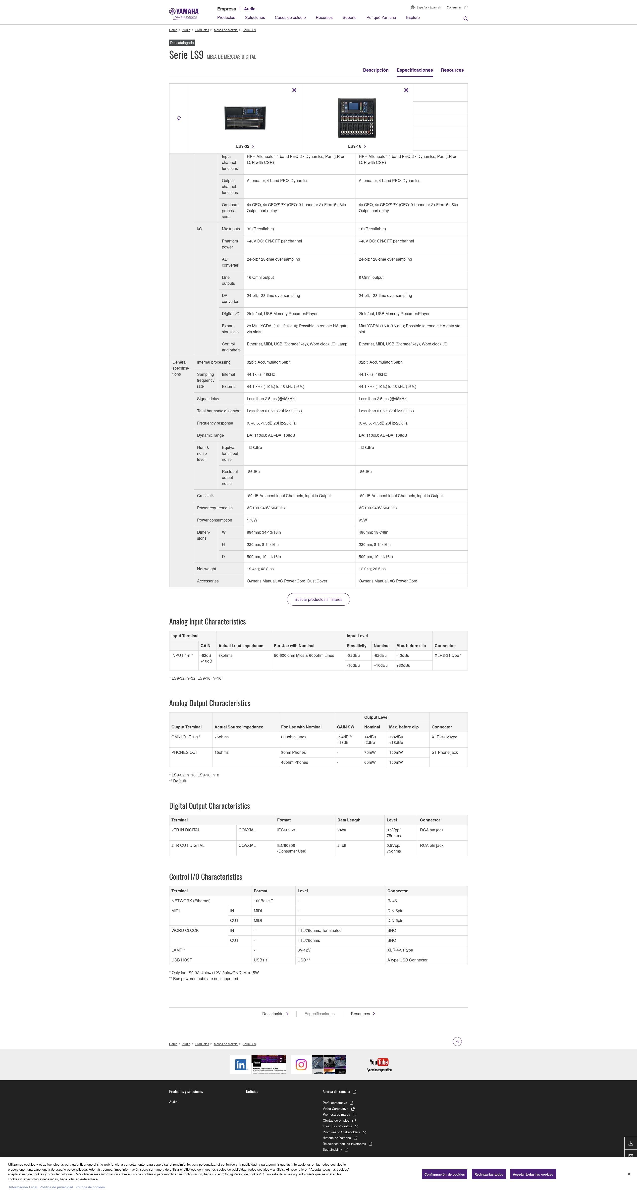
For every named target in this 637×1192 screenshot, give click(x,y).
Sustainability (332, 1149)
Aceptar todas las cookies (533, 1174)
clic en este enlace (83, 1179)
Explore (413, 17)
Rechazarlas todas (489, 1174)
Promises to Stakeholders (341, 1132)
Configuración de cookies (445, 1174)
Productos (226, 17)
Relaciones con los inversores (344, 1143)
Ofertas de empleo (336, 1120)
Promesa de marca (336, 1114)
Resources (452, 70)
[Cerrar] (629, 1173)
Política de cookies (90, 1187)
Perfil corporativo (335, 1102)
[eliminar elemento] (294, 90)
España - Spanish (429, 7)
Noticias (252, 1091)
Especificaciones (415, 70)
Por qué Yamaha (381, 17)
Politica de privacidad (56, 1187)
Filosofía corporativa (337, 1126)
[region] (318, 1174)
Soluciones (255, 17)
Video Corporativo (335, 1108)
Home (173, 30)
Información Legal (23, 1187)
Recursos (324, 17)
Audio (250, 8)
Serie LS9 (249, 30)
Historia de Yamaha (337, 1137)
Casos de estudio (290, 17)
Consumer (454, 7)
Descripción (376, 70)
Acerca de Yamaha (336, 1091)
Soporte (350, 17)
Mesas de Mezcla (226, 30)
